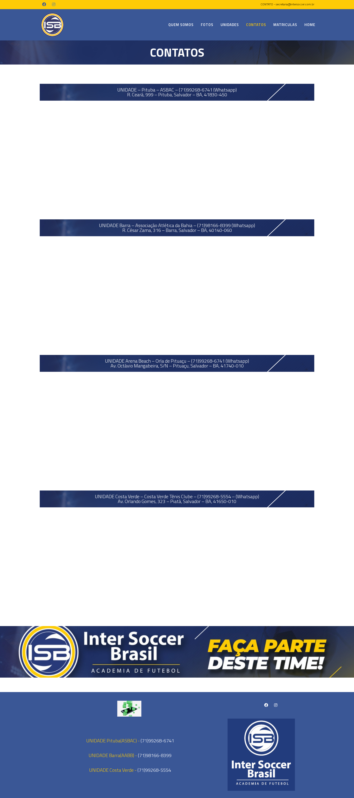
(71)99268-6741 (157, 740)
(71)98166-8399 (154, 755)
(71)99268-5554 (154, 770)
